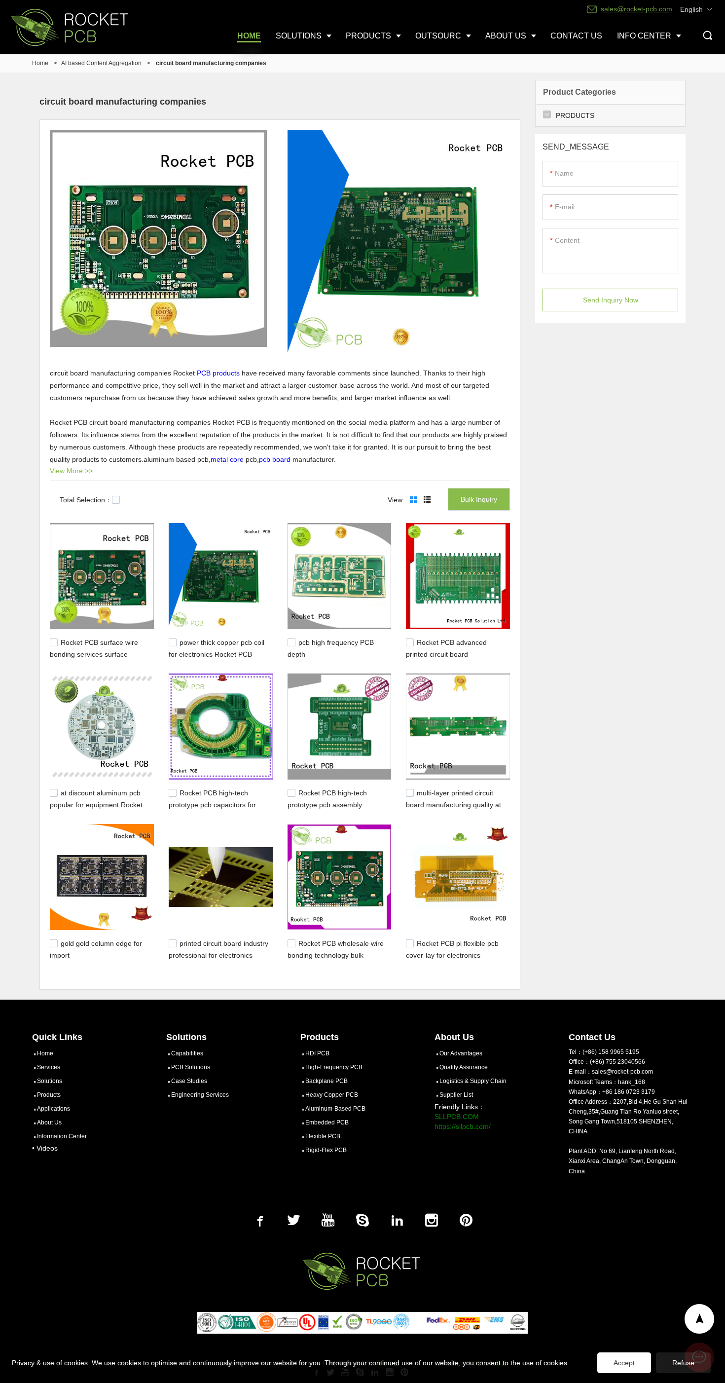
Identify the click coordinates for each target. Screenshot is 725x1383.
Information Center (62, 1136)
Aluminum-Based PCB (335, 1108)
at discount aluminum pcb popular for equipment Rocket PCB (96, 804)
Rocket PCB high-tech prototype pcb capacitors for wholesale (212, 804)
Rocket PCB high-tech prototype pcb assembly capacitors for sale (327, 804)
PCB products (218, 373)
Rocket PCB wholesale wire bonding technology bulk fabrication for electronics (336, 954)
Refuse (683, 1363)
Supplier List (456, 1094)
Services (48, 1067)
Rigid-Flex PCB (326, 1150)
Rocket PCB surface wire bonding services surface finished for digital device (94, 653)
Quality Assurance (463, 1067)
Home (40, 63)
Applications (53, 1108)
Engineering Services (200, 1094)
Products (49, 1094)
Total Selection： (86, 500)
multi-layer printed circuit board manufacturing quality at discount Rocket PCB (453, 804)
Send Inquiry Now (610, 300)
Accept (624, 1363)
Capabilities (187, 1053)
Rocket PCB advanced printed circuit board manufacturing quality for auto (452, 653)
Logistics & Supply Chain (473, 1081)
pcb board (274, 459)
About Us (49, 1122)
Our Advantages (460, 1053)
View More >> (71, 471)
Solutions (49, 1081)
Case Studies (189, 1081)
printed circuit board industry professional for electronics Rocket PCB (218, 954)
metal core (227, 459)
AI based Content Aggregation (101, 63)
